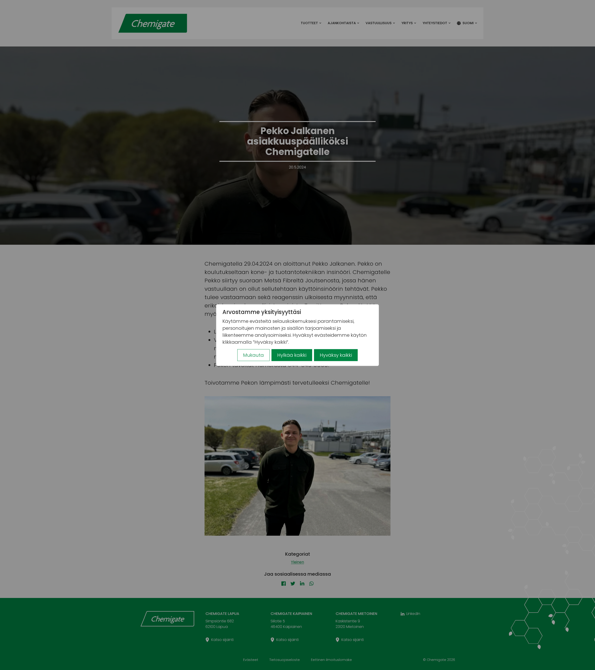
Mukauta (253, 355)
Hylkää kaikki (291, 355)
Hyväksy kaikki (336, 355)
